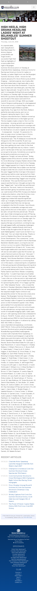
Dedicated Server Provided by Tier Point (18, 539)
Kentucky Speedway (18, 556)
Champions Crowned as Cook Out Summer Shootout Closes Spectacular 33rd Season (21, 471)
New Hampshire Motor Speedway (18, 561)
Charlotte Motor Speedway (18, 551)
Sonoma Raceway (18, 564)
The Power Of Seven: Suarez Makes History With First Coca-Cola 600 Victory (21, 506)
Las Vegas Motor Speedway (18, 557)
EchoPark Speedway (18, 554)
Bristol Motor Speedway (18, 549)
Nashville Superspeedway (18, 559)
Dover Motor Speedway (18, 552)
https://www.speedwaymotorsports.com (19, 536)
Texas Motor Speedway (18, 566)
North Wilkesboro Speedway (17, 562)
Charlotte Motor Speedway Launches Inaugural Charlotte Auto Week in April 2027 (21, 464)
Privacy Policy (18, 541)
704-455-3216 (28, 517)
